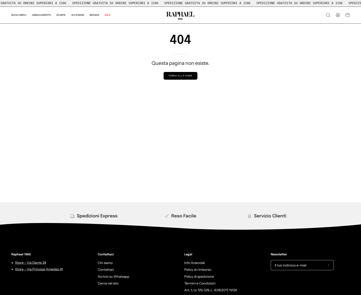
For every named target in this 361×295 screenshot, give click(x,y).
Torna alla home (180, 75)
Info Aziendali (194, 263)
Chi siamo (105, 263)
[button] (94, 15)
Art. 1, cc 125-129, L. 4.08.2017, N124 (210, 290)
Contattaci (106, 254)
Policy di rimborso (197, 270)
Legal (188, 254)
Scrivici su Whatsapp (113, 276)
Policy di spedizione (199, 276)
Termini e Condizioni (199, 283)
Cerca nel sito (108, 283)
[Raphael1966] (180, 15)
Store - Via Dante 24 (30, 263)
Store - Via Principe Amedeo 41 (39, 269)
